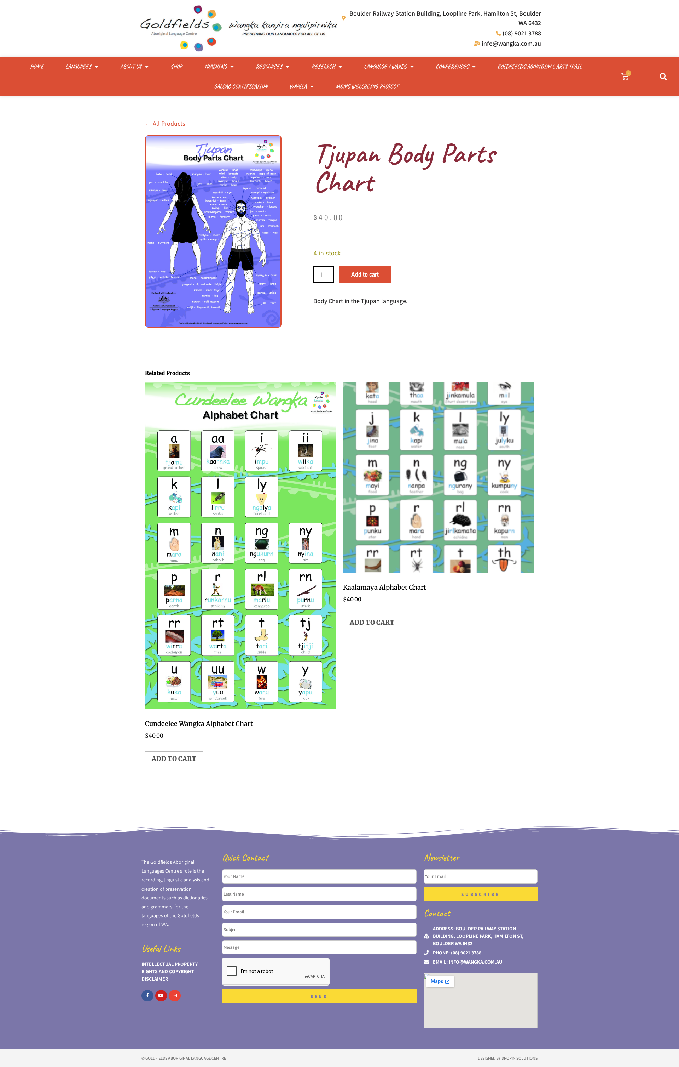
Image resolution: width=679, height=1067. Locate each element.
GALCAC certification (240, 86)
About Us (130, 66)
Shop (176, 66)
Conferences (452, 66)
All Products (165, 123)
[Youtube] (161, 996)
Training (215, 66)
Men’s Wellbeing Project (367, 86)
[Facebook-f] (147, 996)
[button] (663, 76)
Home (36, 66)
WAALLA (298, 86)
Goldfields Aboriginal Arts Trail (540, 66)
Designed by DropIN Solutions (508, 1058)
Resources (269, 66)
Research (323, 66)
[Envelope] (175, 996)
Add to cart (365, 274)
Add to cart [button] (174, 759)
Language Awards (385, 66)
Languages (78, 66)
